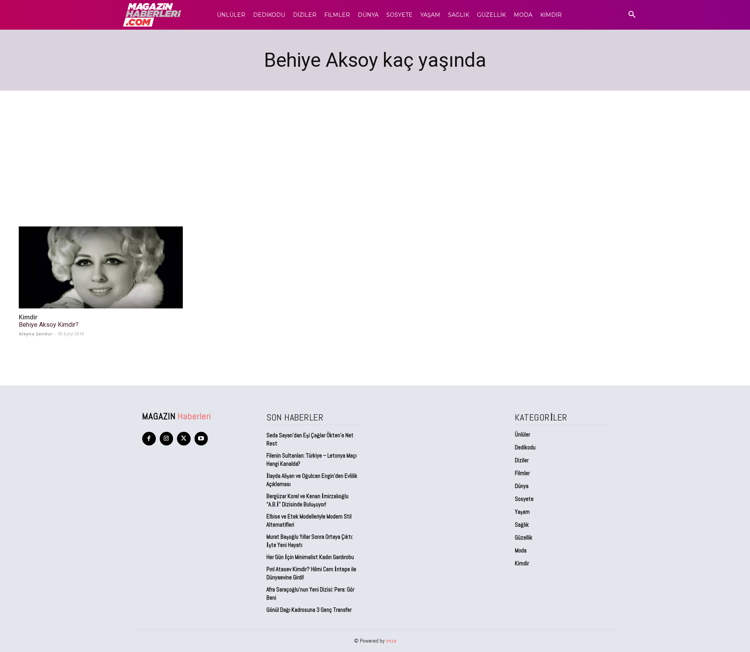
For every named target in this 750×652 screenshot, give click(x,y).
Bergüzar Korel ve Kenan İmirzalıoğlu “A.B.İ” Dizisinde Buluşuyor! (307, 500)
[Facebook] (149, 438)
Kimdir (28, 317)
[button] (632, 15)
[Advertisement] (375, 149)
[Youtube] (201, 438)
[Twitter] (184, 438)
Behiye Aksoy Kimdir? (49, 324)
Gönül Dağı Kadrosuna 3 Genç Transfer (309, 609)
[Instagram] (166, 438)
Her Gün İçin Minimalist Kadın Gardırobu (310, 557)
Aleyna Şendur (35, 334)
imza (391, 640)
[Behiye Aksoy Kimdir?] (101, 267)
